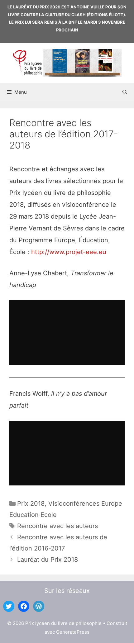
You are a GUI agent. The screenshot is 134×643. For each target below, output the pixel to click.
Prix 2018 (31, 503)
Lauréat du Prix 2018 (47, 559)
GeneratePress (72, 632)
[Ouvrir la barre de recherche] (125, 92)
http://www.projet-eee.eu (68, 252)
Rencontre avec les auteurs (57, 526)
